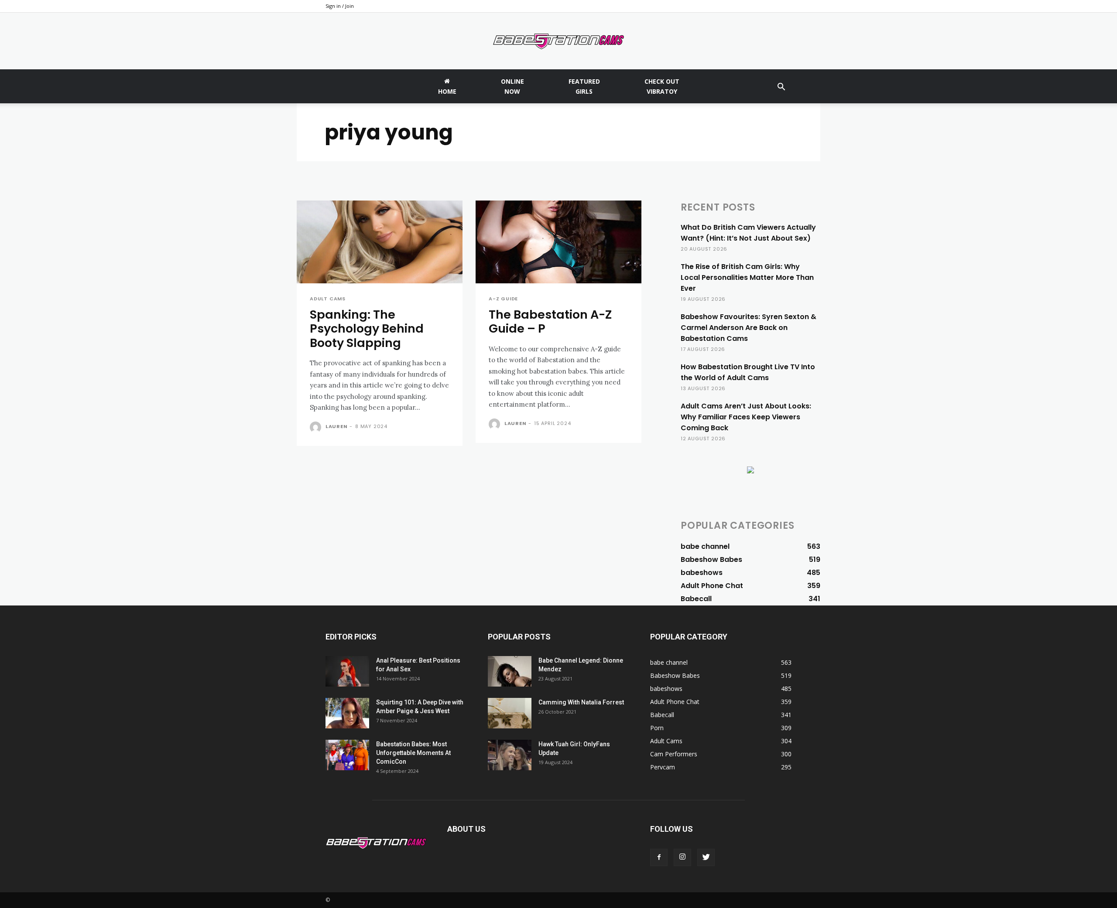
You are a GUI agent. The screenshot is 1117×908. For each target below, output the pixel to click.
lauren (337, 426)
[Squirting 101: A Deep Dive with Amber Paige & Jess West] (347, 713)
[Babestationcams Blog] (558, 41)
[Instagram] (682, 857)
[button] (781, 88)
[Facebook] (659, 857)
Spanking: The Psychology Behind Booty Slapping (367, 328)
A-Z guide (503, 298)
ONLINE (512, 86)
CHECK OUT (661, 86)
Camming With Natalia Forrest (581, 702)
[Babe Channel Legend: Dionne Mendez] (509, 671)
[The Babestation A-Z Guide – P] (558, 242)
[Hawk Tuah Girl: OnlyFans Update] (509, 755)
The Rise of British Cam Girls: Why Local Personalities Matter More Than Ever (747, 277)
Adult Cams (328, 298)
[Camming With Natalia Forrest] (509, 713)
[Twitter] (706, 857)
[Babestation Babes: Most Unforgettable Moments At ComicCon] (347, 755)
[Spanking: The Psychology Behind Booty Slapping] (380, 242)
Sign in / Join (340, 6)
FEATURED (584, 86)
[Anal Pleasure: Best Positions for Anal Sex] (347, 671)
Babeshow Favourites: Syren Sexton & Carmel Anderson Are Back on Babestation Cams (748, 327)
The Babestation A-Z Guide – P (550, 321)
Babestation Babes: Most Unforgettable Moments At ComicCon (413, 753)
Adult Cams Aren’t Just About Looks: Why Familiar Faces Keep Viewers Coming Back (746, 417)
